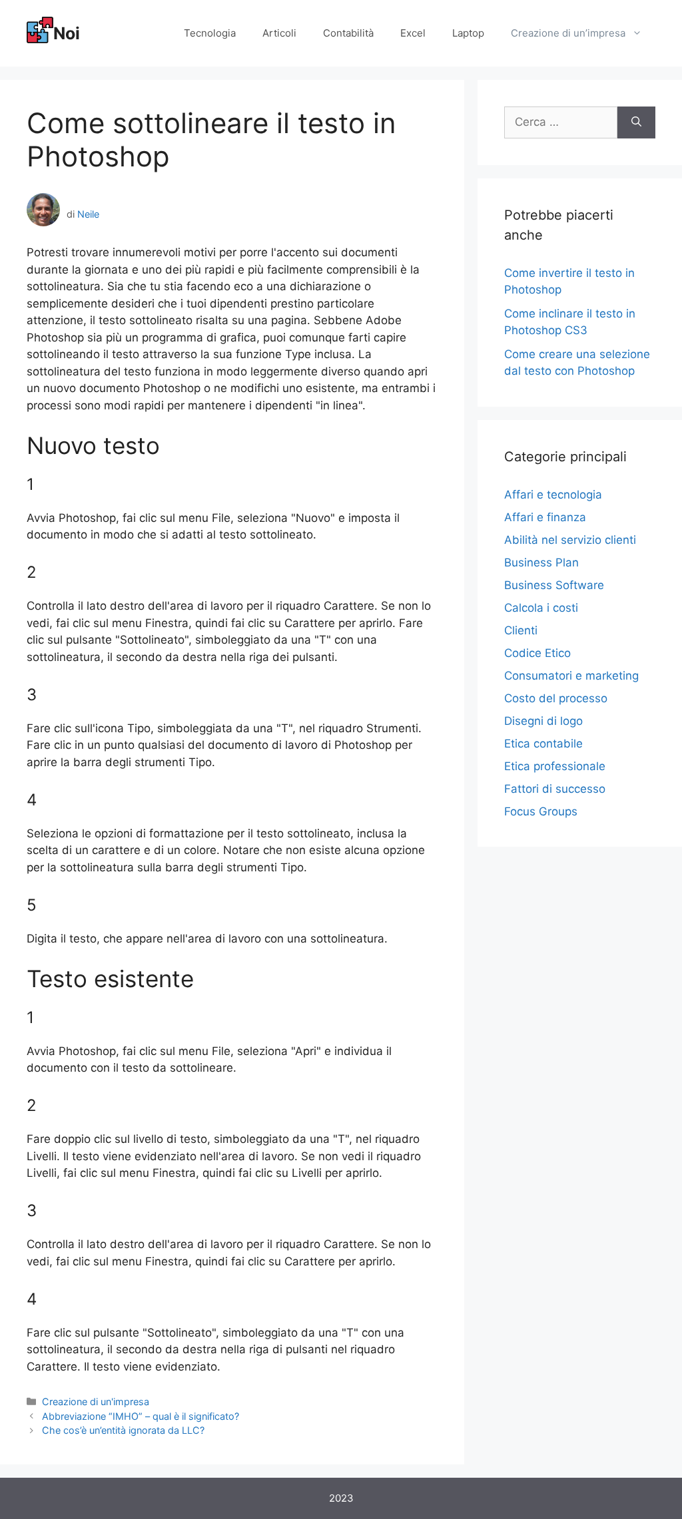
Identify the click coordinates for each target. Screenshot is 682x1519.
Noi (66, 33)
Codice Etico (537, 653)
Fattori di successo (554, 788)
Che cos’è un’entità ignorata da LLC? (123, 1430)
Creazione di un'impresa (95, 1401)
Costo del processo (555, 698)
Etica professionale (554, 766)
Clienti (520, 630)
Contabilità (348, 33)
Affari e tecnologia (553, 494)
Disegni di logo (543, 721)
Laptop (468, 33)
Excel (413, 33)
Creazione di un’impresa (568, 33)
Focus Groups (540, 811)
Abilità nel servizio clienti (570, 539)
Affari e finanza (545, 517)
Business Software (554, 585)
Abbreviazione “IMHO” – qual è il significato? (140, 1416)
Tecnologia (210, 33)
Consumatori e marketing (571, 675)
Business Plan (541, 562)
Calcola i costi (541, 607)
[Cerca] (636, 122)
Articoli (279, 33)
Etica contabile (543, 743)
